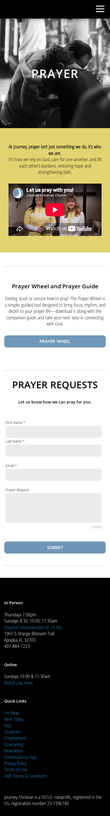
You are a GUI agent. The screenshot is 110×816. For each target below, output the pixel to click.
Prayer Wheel (55, 341)
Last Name (14, 441)
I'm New (11, 713)
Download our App (20, 757)
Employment (15, 738)
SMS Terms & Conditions (25, 776)
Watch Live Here (18, 683)
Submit (55, 547)
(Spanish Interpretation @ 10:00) (32, 627)
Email (10, 465)
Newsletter (13, 751)
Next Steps (14, 719)
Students (12, 732)
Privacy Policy (15, 763)
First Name (14, 422)
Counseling (13, 744)
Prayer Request (17, 489)
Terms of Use (15, 769)
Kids (7, 726)
